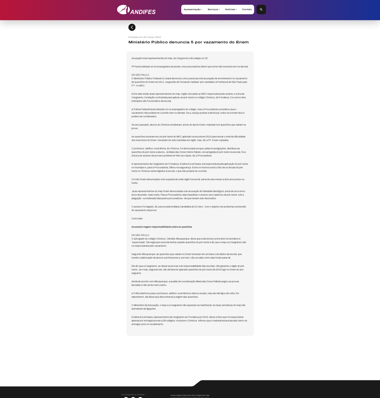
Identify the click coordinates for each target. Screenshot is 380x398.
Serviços (213, 9)
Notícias (230, 9)
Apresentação (192, 9)
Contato (247, 9)
